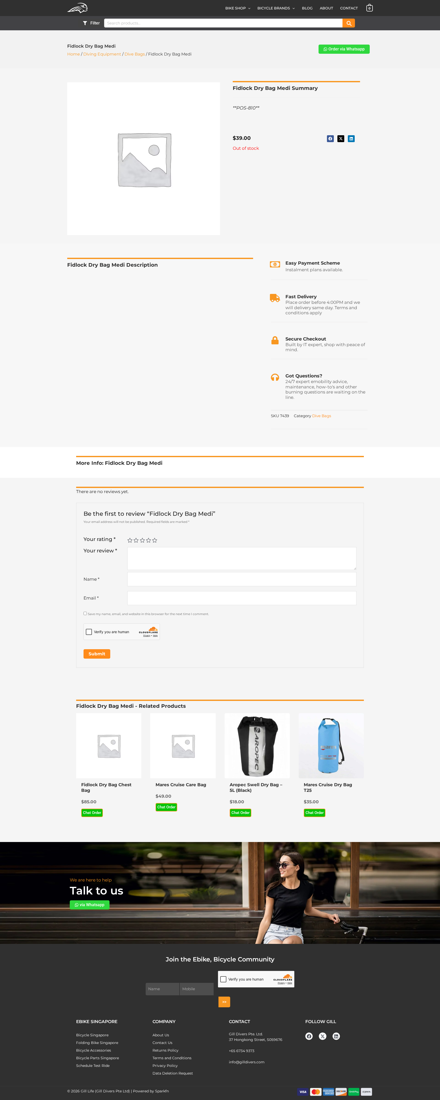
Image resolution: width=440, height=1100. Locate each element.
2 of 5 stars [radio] (136, 540)
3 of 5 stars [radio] (142, 540)
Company (164, 1021)
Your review (100, 550)
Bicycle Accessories (93, 1050)
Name (92, 579)
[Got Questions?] (275, 377)
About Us (161, 1035)
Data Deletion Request (173, 1073)
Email (91, 598)
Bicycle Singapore (92, 1035)
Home (73, 54)
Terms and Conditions (172, 1058)
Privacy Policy (165, 1065)
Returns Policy (165, 1050)
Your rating (100, 539)
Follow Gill (320, 1021)
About (326, 8)
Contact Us (162, 1042)
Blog (307, 8)
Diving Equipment (102, 54)
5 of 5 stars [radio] (154, 540)
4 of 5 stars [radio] (148, 540)
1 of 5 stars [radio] (129, 540)
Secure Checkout (305, 339)
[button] (248, 8)
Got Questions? (303, 376)
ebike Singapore (96, 1021)
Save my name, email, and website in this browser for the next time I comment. (148, 614)
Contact (349, 8)
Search (349, 23)
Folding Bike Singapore (97, 1042)
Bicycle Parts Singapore (97, 1058)
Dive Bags (135, 54)
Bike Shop (235, 8)
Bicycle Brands (273, 8)
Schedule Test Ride (92, 1065)
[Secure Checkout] (275, 340)
